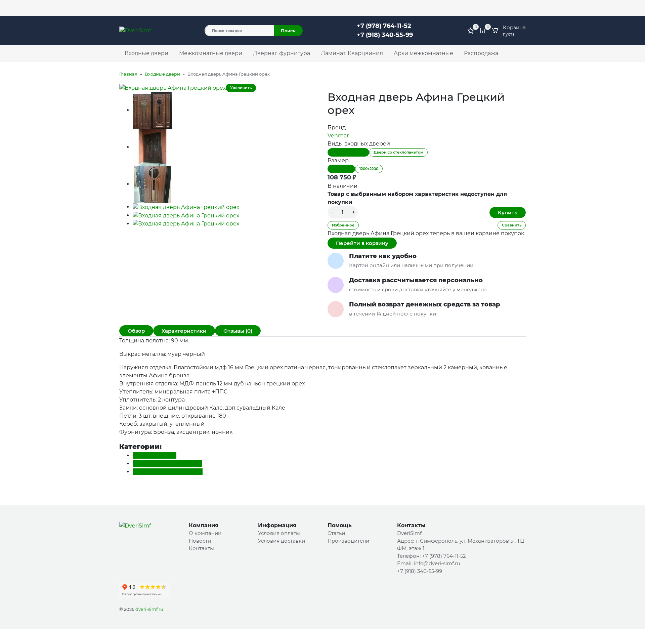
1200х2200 (368, 168)
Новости (200, 541)
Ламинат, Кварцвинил (352, 53)
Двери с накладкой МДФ (167, 463)
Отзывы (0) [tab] (237, 331)
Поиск (288, 30)
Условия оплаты (279, 533)
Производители (348, 541)
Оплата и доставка (194, 8)
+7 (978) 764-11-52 (405, 5)
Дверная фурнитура (281, 53)
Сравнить (511, 225)
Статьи (336, 533)
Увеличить (241, 87)
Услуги (127, 8)
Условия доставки (281, 541)
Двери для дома (348, 152)
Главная (128, 74)
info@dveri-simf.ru (437, 563)
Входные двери (146, 53)
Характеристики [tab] (184, 331)
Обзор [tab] (136, 331)
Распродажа (481, 53)
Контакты (231, 8)
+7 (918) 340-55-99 (385, 35)
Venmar (338, 135)
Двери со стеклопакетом (398, 152)
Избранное (343, 225)
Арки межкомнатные (423, 53)
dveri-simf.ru (149, 609)
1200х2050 (341, 168)
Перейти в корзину (362, 243)
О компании (153, 8)
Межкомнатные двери (210, 53)
